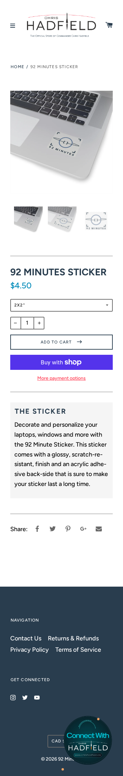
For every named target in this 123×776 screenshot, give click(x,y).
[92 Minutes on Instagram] (13, 697)
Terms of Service (78, 649)
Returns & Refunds (73, 638)
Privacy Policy (29, 649)
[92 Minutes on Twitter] (25, 697)
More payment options (61, 378)
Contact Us (25, 638)
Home (17, 66)
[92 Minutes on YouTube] (37, 697)
